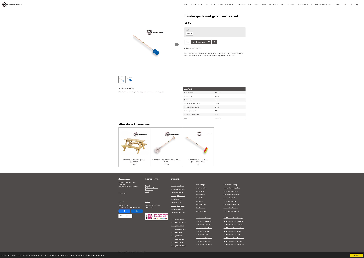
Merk (187, 30)
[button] (122, 79)
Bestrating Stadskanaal (178, 212)
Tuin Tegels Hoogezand (178, 239)
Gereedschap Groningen (231, 185)
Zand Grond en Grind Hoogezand (234, 238)
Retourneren (149, 190)
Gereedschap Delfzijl (230, 198)
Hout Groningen (200, 185)
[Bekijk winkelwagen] (357, 4)
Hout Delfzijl (199, 198)
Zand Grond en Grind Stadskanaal (234, 244)
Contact (147, 186)
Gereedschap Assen (230, 201)
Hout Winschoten (201, 195)
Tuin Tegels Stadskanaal (178, 246)
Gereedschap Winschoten (231, 195)
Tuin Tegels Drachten (177, 242)
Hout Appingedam (201, 188)
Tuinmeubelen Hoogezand (204, 238)
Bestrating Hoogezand (177, 206)
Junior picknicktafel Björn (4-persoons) (134, 161)
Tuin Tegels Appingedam (178, 222)
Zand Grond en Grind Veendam (233, 224)
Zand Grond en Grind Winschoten (234, 228)
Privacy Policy (149, 207)
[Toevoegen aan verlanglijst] (214, 42)
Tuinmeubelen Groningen (203, 218)
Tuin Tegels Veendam (177, 226)
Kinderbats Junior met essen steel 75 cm (166, 161)
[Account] (345, 4)
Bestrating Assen (176, 202)
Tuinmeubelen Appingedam (204, 221)
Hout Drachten (200, 208)
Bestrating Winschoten (178, 196)
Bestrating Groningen (177, 186)
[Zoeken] (351, 4)
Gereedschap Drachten (231, 208)
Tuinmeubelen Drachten (203, 241)
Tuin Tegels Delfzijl (176, 232)
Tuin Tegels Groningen (177, 219)
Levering (147, 192)
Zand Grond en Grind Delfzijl (232, 231)
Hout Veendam (200, 191)
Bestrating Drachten (177, 209)
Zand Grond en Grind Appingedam (234, 221)
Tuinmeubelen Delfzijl (202, 231)
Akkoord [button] (356, 255)
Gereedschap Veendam (231, 191)
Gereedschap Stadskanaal (231, 211)
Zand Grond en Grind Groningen (233, 218)
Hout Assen (199, 201)
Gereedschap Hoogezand (231, 204)
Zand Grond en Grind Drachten (233, 241)
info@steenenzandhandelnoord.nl (130, 207)
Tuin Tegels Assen (176, 236)
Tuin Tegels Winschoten (178, 229)
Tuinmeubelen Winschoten (204, 228)
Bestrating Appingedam (178, 189)
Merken (147, 202)
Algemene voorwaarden (152, 205)
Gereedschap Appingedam (232, 188)
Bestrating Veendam (177, 192)
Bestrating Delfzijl (176, 199)
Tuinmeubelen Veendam (203, 224)
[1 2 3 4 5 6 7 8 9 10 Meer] (187, 42)
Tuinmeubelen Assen (202, 234)
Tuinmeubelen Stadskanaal (204, 244)
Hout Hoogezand (201, 204)
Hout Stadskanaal (201, 211)
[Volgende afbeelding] (177, 44)
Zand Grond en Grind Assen (232, 234)
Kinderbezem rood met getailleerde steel (197, 161)
